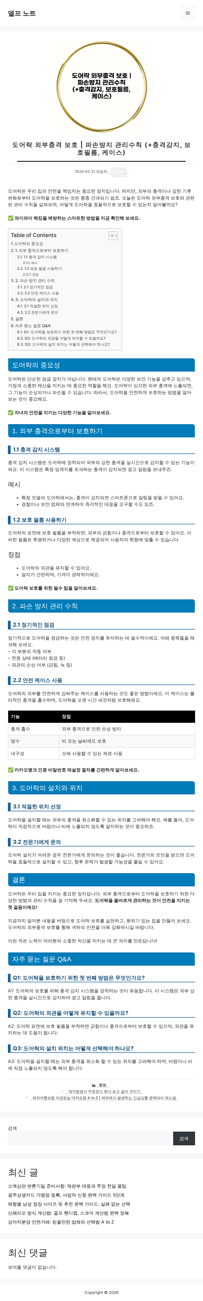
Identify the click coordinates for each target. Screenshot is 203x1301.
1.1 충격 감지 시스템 (40, 257)
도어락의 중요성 (28, 243)
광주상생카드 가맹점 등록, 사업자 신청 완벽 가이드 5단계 (66, 1195)
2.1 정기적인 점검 (38, 287)
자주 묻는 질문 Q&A (33, 325)
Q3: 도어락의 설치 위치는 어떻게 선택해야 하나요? (67, 344)
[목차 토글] (111, 235)
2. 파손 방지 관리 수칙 (35, 280)
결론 (19, 318)
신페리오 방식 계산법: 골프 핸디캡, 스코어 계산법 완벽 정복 (68, 1213)
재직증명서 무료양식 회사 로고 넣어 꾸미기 (104, 1091)
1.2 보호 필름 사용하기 (43, 268)
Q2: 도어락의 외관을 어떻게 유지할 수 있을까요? (65, 338)
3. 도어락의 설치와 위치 (36, 299)
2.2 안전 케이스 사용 (42, 293)
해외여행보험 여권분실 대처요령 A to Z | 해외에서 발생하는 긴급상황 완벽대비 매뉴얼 (104, 1098)
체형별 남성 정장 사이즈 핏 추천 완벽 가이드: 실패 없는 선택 (69, 1204)
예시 (34, 263)
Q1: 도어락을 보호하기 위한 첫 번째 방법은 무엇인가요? (70, 332)
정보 (102, 1085)
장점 (35, 274)
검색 (12, 1128)
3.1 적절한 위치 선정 (41, 306)
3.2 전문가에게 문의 (41, 312)
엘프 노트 (22, 13)
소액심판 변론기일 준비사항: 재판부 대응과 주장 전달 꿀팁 (67, 1186)
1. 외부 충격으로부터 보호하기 (41, 250)
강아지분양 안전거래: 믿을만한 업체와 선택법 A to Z (61, 1222)
